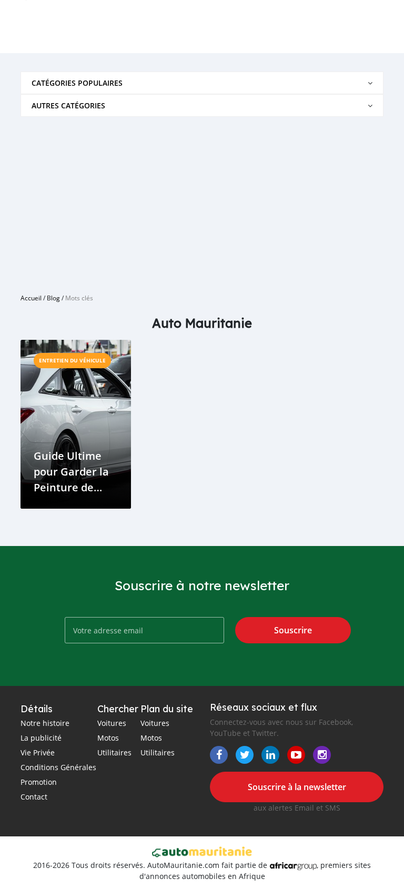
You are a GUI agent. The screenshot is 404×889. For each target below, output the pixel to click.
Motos (108, 738)
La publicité (41, 738)
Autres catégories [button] (68, 105)
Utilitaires (114, 752)
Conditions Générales (58, 767)
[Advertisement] (202, 201)
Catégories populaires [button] (77, 83)
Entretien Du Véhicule (72, 360)
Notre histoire (45, 723)
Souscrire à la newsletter (297, 787)
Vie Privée (38, 752)
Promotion (39, 782)
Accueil (31, 298)
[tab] (202, 83)
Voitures (111, 723)
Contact (34, 797)
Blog (53, 298)
